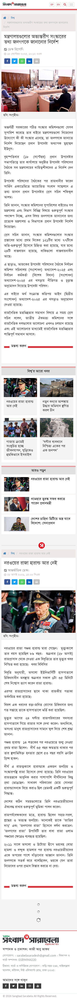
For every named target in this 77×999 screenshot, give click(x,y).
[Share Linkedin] (29, 61)
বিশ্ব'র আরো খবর (38, 371)
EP (52, 4)
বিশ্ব (13, 18)
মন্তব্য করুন (18, 346)
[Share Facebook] (7, 61)
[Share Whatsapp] (22, 61)
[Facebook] (6, 986)
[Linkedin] (21, 986)
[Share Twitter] (14, 61)
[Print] (36, 61)
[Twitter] (13, 986)
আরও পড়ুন (38, 470)
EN (58, 4)
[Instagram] (29, 986)
